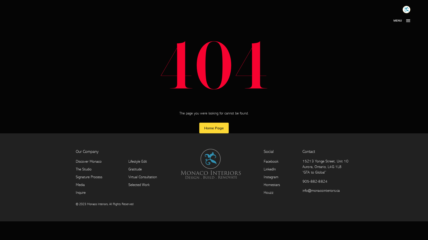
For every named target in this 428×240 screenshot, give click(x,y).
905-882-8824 (314, 181)
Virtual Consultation (142, 177)
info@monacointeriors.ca (321, 190)
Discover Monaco (89, 161)
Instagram (271, 177)
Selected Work (139, 185)
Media (80, 185)
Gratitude (135, 169)
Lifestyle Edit (137, 161)
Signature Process (89, 177)
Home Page (214, 128)
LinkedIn (270, 169)
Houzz (269, 192)
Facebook (271, 161)
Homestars (272, 185)
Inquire (81, 192)
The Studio (84, 169)
